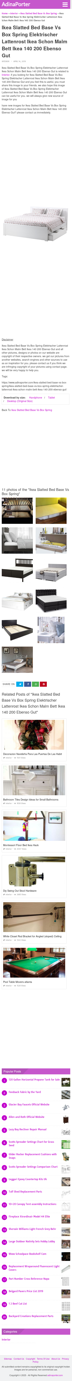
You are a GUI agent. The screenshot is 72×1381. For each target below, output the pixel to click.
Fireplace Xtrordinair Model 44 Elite (29, 1216)
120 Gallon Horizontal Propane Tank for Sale (34, 1079)
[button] (65, 4)
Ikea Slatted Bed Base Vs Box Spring (31, 410)
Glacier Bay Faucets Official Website (29, 1104)
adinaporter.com (55, 1375)
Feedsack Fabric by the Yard (25, 1092)
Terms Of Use (43, 1358)
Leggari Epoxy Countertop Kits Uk (28, 1179)
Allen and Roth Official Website (26, 1117)
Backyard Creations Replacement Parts (31, 1316)
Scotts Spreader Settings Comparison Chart (33, 1166)
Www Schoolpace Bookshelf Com (27, 1253)
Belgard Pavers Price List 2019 (26, 1291)
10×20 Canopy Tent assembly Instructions (32, 1204)
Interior (5, 61)
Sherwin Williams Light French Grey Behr (32, 1229)
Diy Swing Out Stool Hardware (20, 890)
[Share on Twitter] (19, 684)
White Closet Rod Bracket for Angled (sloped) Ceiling (32, 936)
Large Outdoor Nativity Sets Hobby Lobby (32, 1241)
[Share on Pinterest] (43, 684)
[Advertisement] (36, 153)
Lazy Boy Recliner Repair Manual (27, 1129)
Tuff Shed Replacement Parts (25, 1191)
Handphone (35, 397)
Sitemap (8, 1358)
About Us (55, 1358)
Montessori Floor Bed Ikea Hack (21, 845)
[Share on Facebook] (27, 684)
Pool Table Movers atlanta (17, 982)
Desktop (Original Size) (20, 401)
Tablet (51, 397)
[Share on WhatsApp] (35, 684)
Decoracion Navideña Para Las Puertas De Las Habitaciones (36, 754)
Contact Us (19, 1358)
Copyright (30, 1358)
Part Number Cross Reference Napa (29, 1278)
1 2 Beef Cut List (18, 1303)
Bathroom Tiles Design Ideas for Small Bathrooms (30, 799)
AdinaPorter (16, 4)
